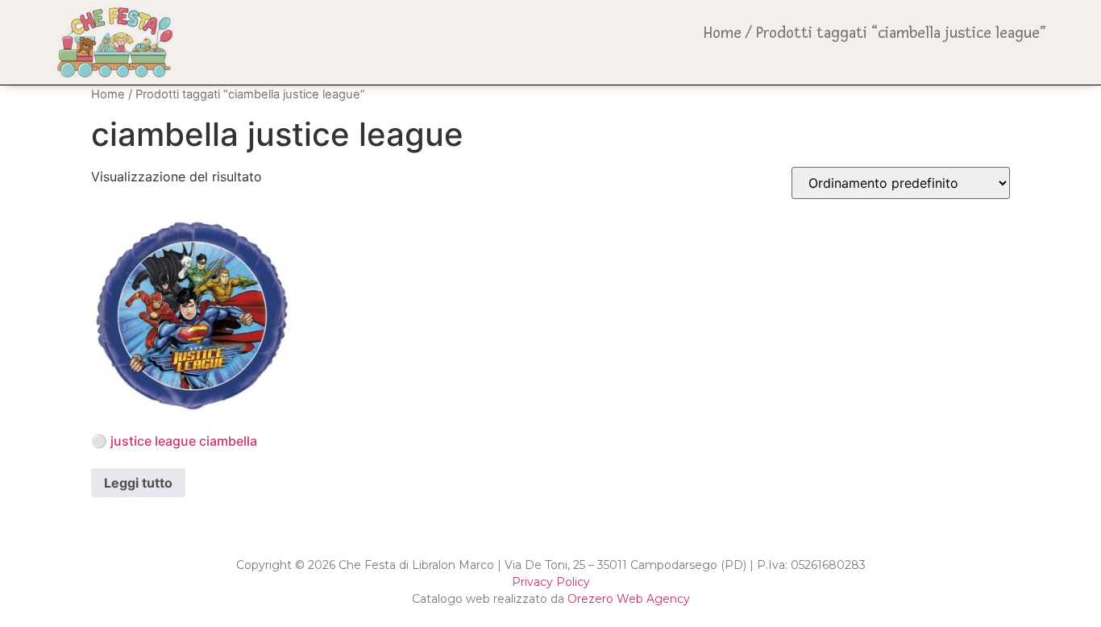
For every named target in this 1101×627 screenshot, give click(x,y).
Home (723, 33)
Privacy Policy (551, 582)
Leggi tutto (138, 483)
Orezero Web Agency (628, 599)
